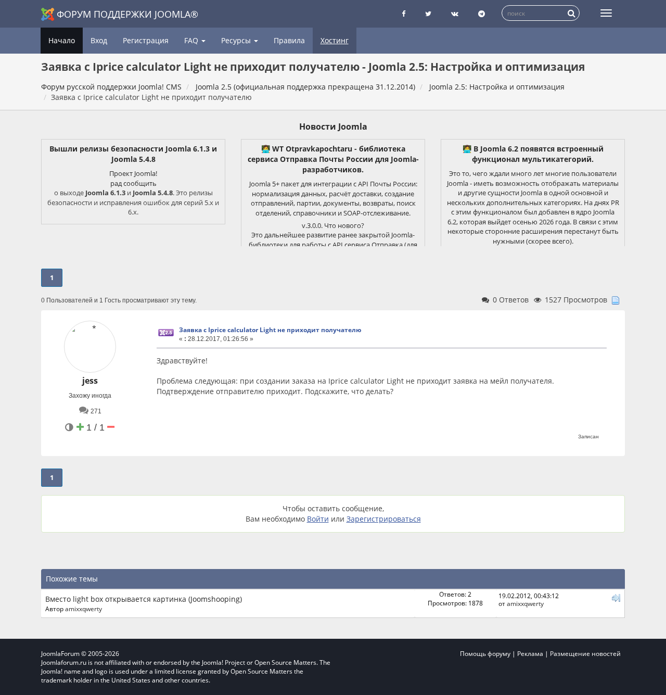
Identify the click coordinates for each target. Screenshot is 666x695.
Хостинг (335, 40)
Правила (289, 40)
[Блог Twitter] (428, 14)
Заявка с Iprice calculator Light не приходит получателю (270, 330)
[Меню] (606, 13)
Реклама (530, 653)
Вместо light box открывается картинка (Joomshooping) (143, 599)
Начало (61, 40)
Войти (318, 519)
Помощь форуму (485, 653)
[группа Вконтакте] (454, 14)
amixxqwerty (83, 608)
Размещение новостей (585, 653)
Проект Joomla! (133, 173)
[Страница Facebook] (403, 14)
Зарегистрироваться (384, 519)
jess (90, 380)
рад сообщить (133, 183)
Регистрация (146, 40)
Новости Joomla (333, 126)
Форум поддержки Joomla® (127, 14)
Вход (99, 40)
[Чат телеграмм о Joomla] (481, 14)
